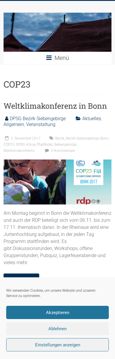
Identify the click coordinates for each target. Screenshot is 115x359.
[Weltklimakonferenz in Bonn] (58, 162)
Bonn (104, 138)
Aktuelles (91, 118)
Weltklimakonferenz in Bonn (55, 106)
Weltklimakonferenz (19, 151)
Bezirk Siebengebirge (82, 138)
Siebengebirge (65, 144)
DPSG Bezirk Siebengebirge (38, 118)
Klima (30, 144)
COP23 (9, 144)
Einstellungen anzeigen (57, 345)
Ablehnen (57, 328)
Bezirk (60, 138)
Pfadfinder (44, 144)
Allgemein (14, 124)
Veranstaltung (40, 124)
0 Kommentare (62, 151)
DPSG (20, 144)
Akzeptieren (57, 312)
